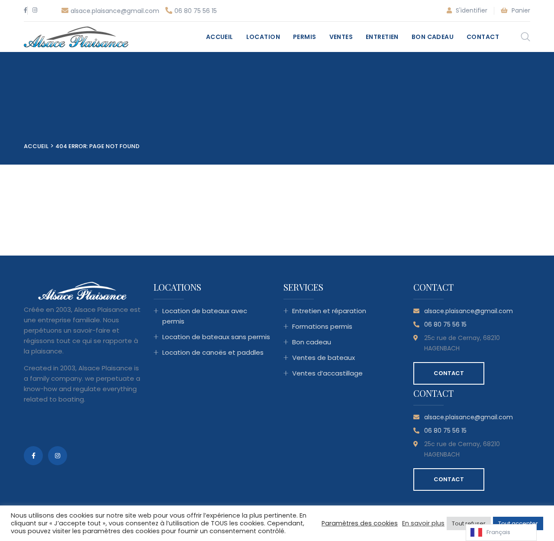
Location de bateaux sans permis (216, 336)
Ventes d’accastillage (327, 373)
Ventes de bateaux (323, 357)
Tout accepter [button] (518, 523)
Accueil (219, 36)
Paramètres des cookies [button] (360, 523)
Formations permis (322, 326)
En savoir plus (423, 523)
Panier (520, 10)
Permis (304, 36)
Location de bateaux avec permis (204, 316)
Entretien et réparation (329, 310)
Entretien (382, 36)
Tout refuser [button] (469, 523)
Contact (483, 36)
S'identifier (470, 10)
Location (263, 36)
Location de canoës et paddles (213, 352)
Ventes (341, 36)
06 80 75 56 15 (195, 10)
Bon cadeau (433, 36)
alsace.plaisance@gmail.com (115, 10)
